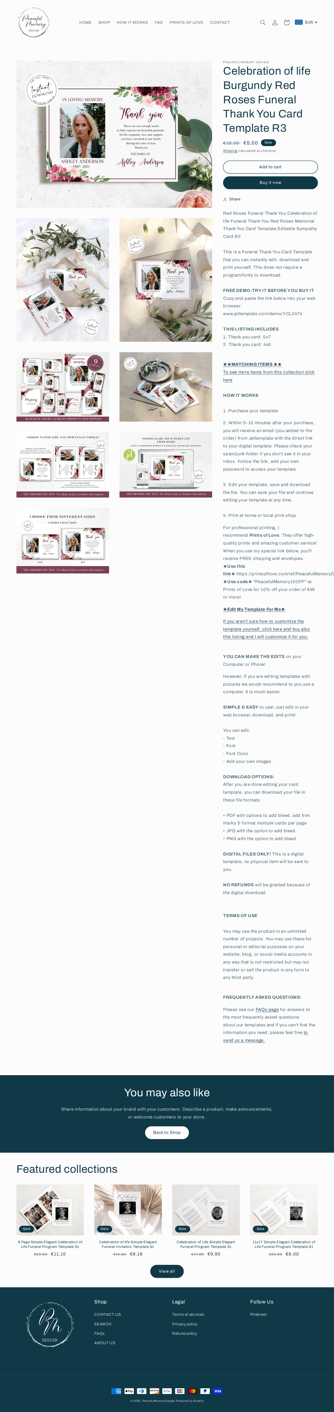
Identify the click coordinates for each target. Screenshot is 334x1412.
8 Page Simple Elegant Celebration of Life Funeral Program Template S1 (50, 1244)
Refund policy (184, 1333)
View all (167, 1271)
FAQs (99, 1333)
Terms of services (188, 1314)
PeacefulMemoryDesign (158, 1400)
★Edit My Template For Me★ (254, 609)
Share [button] (234, 199)
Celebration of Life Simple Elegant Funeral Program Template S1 (206, 1244)
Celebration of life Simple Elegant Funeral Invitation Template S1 (128, 1244)
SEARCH (103, 1324)
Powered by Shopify (190, 1400)
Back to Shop (167, 1132)
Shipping (230, 151)
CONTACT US (107, 1314)
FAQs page (267, 1009)
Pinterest (258, 1314)
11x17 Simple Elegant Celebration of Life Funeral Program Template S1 (284, 1244)
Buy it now (270, 182)
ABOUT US (104, 1343)
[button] (263, 22)
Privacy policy (185, 1324)
